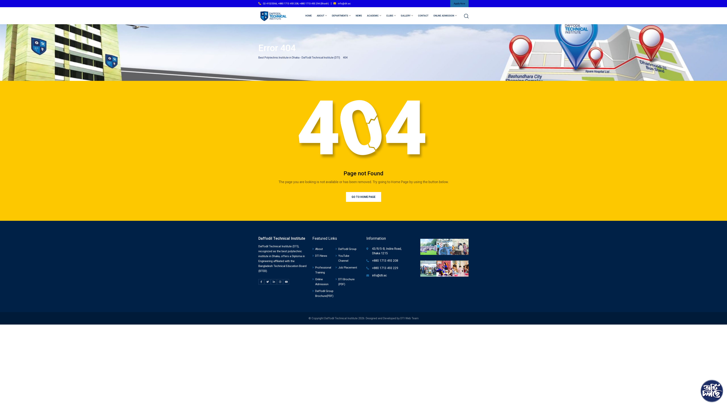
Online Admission (443, 15)
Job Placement (347, 267)
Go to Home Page (363, 196)
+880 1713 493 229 (385, 268)
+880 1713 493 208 (385, 260)
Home (308, 15)
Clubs (389, 15)
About (320, 15)
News (359, 15)
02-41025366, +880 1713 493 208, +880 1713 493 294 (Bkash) (296, 3)
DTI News (321, 256)
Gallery (405, 15)
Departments (340, 15)
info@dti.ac (344, 3)
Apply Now (459, 3)
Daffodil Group (347, 249)
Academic (373, 15)
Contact (423, 15)
